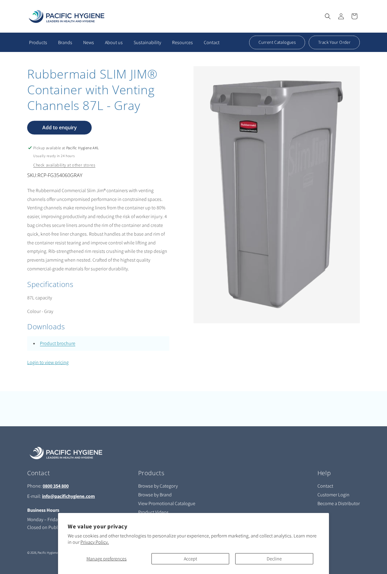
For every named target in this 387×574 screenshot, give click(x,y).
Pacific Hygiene (47, 552)
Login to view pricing (48, 362)
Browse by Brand (155, 495)
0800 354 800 (56, 486)
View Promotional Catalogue (166, 503)
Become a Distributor (338, 503)
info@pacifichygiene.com (68, 496)
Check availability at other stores (64, 165)
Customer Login (333, 495)
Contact (325, 486)
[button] (327, 16)
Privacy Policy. (94, 542)
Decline (274, 559)
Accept (190, 559)
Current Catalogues (277, 42)
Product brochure (57, 343)
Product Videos (153, 512)
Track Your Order (334, 42)
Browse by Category (158, 486)
